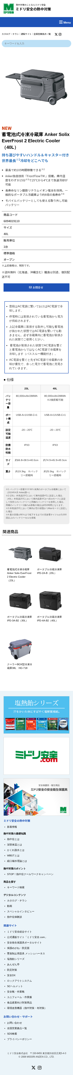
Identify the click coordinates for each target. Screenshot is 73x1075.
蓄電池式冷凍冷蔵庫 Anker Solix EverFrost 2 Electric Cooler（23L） (19, 575)
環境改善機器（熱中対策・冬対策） (27, 1008)
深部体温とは (14, 844)
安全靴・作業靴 (15, 991)
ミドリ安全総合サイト (19, 931)
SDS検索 (12, 1033)
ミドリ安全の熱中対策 (33, 8)
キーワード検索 (15, 887)
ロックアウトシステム (19, 980)
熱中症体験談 (14, 916)
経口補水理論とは (17, 861)
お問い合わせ (14, 1022)
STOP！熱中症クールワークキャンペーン (30, 874)
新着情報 (12, 826)
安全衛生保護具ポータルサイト (24, 942)
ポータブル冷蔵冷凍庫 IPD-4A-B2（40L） (50, 618)
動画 (9, 906)
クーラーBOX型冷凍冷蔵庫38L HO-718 (19, 666)
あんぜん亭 (13, 964)
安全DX (11, 975)
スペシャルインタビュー (20, 911)
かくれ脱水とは (15, 850)
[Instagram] (60, 34)
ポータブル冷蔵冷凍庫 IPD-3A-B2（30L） (20, 618)
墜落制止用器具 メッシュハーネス (26, 953)
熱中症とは (13, 839)
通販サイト (26, 33)
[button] (36, 22)
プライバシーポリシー (19, 1039)
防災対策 (12, 969)
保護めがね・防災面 (18, 948)
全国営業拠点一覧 (42, 33)
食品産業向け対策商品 (19, 1002)
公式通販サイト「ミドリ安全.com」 (27, 937)
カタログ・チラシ (10, 33)
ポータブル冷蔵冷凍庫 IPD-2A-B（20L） (50, 571)
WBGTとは (13, 855)
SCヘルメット (15, 986)
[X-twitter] (56, 34)
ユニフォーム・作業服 (19, 997)
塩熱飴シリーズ (15, 959)
